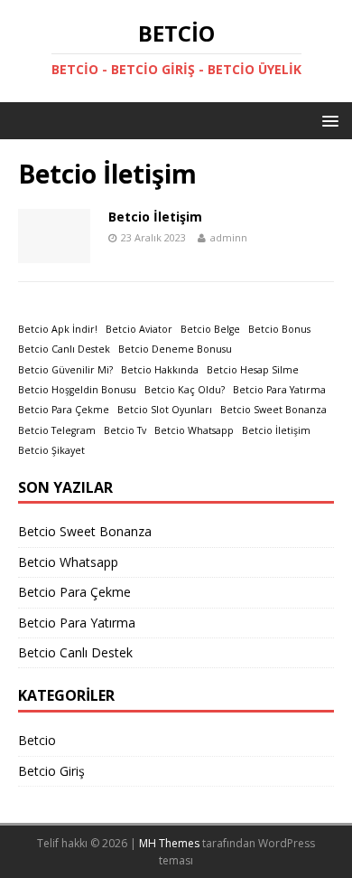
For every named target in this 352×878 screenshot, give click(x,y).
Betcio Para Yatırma (279, 389)
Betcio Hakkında (160, 369)
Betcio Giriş (51, 770)
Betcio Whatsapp (194, 430)
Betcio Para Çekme (63, 409)
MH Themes (169, 843)
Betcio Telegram (57, 430)
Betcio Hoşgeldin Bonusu (77, 389)
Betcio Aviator (139, 329)
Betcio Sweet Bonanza (273, 409)
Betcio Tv (125, 430)
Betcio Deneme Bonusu (175, 349)
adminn (228, 237)
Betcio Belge (210, 329)
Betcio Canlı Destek (64, 349)
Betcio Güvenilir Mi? (65, 369)
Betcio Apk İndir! (57, 329)
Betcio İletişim (155, 216)
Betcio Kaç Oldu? (184, 389)
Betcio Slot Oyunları (164, 409)
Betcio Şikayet (51, 450)
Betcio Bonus (279, 329)
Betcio (37, 740)
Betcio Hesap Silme (253, 369)
